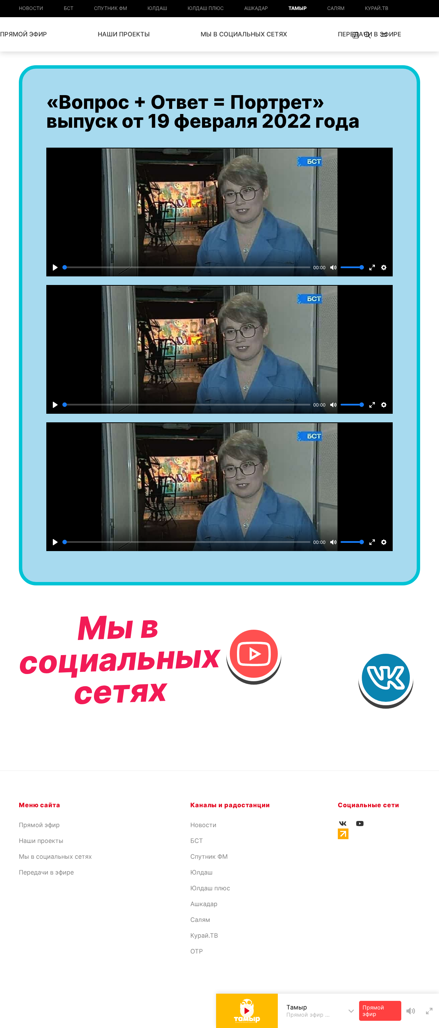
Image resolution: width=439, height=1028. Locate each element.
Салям (335, 8)
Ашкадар (256, 8)
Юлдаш (157, 8)
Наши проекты (124, 34)
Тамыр (297, 8)
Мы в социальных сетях (244, 34)
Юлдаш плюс (206, 8)
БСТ (68, 8)
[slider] (186, 267)
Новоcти (31, 8)
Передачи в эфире (46, 872)
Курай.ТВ (376, 8)
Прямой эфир (39, 825)
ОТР (196, 951)
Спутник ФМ (110, 8)
